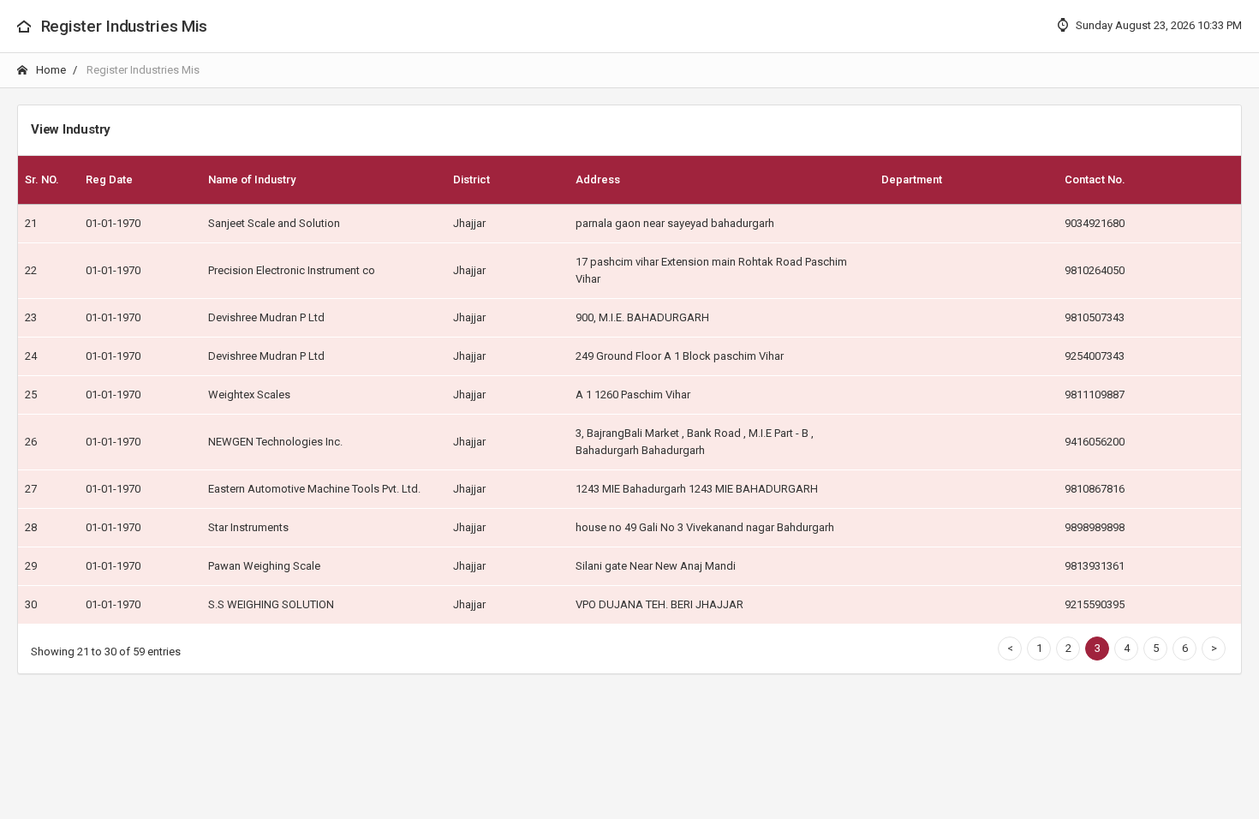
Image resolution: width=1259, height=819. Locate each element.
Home (49, 69)
